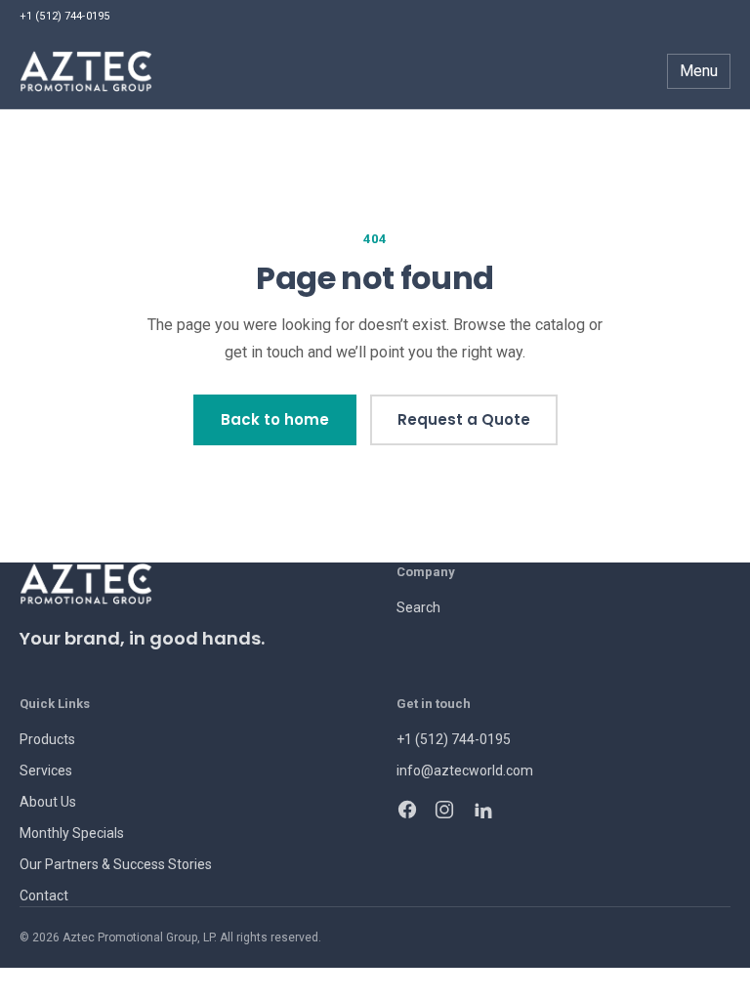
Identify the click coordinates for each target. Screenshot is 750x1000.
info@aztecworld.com (464, 770)
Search (418, 607)
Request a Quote (463, 419)
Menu (699, 71)
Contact (44, 895)
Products (47, 739)
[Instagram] (444, 809)
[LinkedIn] (481, 809)
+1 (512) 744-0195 (64, 16)
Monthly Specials (72, 833)
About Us (48, 802)
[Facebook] (407, 809)
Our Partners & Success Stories (116, 864)
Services (46, 770)
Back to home (275, 419)
